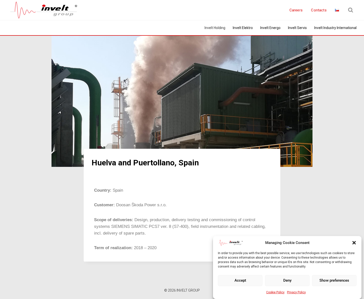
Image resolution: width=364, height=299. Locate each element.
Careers (296, 10)
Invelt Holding (215, 28)
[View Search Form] (351, 10)
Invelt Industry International (335, 28)
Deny (287, 280)
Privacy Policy (296, 292)
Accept (240, 280)
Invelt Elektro (243, 28)
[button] (354, 242)
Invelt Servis (297, 28)
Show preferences (334, 280)
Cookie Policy (275, 292)
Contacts (318, 10)
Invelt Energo (270, 28)
